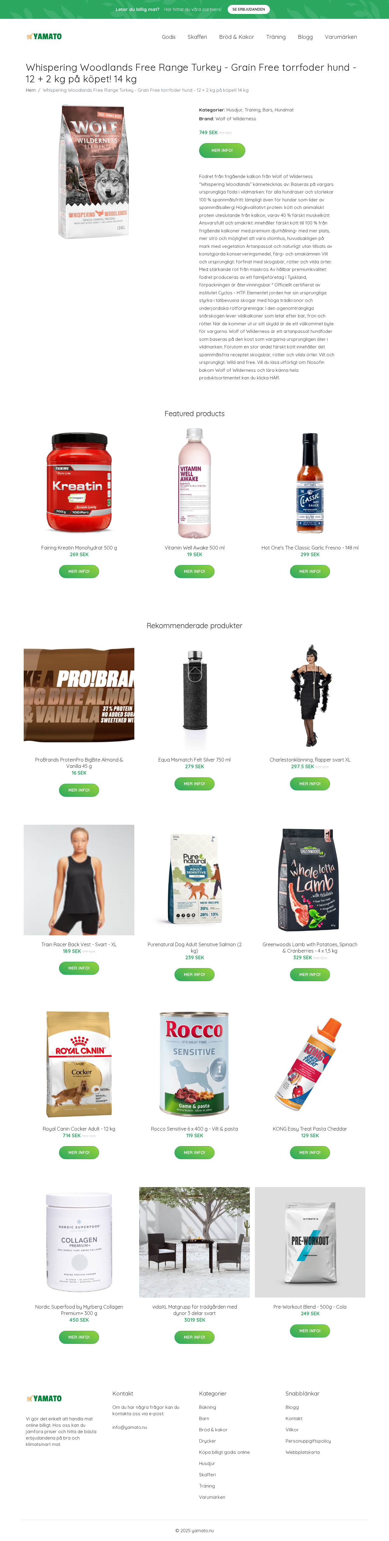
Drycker (207, 1441)
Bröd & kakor (236, 36)
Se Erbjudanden (248, 9)
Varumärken (341, 36)
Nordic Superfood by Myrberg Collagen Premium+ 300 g (79, 1310)
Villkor (292, 1430)
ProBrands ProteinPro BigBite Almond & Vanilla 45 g (79, 763)
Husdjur (234, 110)
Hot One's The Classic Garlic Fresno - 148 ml (310, 548)
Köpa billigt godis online (224, 1452)
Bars (268, 110)
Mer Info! (222, 150)
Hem (31, 90)
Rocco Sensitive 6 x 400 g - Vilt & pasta (194, 1129)
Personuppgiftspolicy (308, 1441)
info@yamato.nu (129, 1427)
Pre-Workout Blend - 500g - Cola (310, 1307)
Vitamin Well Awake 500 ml (195, 548)
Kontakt (294, 1418)
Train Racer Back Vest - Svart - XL (79, 944)
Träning (276, 36)
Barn (204, 1418)
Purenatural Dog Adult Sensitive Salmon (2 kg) (195, 947)
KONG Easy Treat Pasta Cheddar (310, 1129)
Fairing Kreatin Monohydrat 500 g (79, 548)
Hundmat (284, 110)
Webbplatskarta (303, 1452)
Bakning (207, 1407)
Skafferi (197, 36)
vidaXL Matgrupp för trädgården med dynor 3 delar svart (194, 1310)
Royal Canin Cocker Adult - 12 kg (79, 1129)
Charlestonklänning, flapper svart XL (310, 760)
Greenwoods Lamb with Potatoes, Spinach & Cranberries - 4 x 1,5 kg (310, 947)
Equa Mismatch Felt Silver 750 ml (194, 760)
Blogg (305, 36)
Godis (169, 36)
